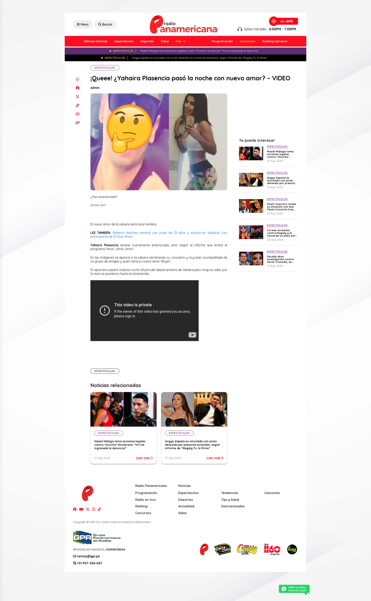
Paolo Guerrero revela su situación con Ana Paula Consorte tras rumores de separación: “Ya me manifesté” (281, 207)
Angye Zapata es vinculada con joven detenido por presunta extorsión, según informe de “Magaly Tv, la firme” (192, 445)
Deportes (147, 41)
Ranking (141, 506)
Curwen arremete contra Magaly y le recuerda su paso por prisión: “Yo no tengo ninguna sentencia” (281, 233)
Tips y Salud (230, 500)
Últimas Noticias (95, 41)
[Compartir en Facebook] (77, 87)
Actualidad (186, 506)
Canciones (272, 493)
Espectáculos (124, 41)
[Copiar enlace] (77, 122)
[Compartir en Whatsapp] (77, 79)
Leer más (143, 458)
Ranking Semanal (274, 41)
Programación (222, 41)
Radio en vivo (145, 500)
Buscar (107, 24)
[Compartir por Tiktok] (77, 105)
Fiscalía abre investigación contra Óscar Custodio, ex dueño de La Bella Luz (281, 259)
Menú (84, 24)
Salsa (165, 41)
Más (179, 41)
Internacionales (233, 506)
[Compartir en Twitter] (77, 96)
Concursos (247, 41)
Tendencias (229, 493)
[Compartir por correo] (77, 114)
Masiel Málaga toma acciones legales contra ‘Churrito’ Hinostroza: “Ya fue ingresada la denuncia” (120, 445)
